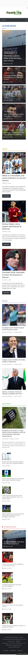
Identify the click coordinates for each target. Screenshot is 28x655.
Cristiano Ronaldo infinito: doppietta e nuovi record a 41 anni (13, 77)
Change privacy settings (22, 653)
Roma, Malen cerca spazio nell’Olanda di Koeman (11, 226)
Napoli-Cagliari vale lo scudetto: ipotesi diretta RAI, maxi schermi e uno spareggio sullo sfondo (13, 515)
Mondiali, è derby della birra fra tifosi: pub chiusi (12, 58)
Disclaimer (6, 650)
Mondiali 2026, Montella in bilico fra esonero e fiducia (13, 274)
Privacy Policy (13, 650)
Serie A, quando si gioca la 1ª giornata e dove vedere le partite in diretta (13, 479)
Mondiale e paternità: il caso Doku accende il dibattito (11, 585)
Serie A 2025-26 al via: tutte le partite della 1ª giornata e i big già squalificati (12, 462)
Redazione (20, 650)
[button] (26, 20)
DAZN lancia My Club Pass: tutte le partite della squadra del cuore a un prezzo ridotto (12, 497)
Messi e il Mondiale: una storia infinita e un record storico (13, 96)
